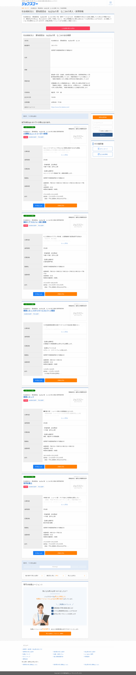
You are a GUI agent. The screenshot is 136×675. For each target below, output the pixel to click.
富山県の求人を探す (90, 651)
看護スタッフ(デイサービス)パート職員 (39, 310)
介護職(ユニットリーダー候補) (35, 133)
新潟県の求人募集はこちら (61, 664)
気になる (39, 205)
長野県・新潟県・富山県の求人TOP (32, 649)
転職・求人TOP (25, 8)
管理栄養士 (27, 483)
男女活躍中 (41, 137)
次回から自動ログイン (107, 131)
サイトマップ (26, 656)
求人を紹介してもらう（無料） (55, 633)
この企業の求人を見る (68, 28)
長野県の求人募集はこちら (30, 664)
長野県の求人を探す (28, 651)
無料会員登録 (103, 117)
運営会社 (25, 659)
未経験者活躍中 (33, 137)
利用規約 (87, 656)
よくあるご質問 (89, 654)
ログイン (102, 135)
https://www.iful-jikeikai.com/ (60, 107)
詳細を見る (61, 205)
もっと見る (64, 155)
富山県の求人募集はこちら (92, 664)
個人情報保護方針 (58, 656)
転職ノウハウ (26, 654)
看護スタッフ (28, 397)
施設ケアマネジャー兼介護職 (34, 222)
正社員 (25, 137)
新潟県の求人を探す (59, 651)
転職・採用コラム (58, 654)
